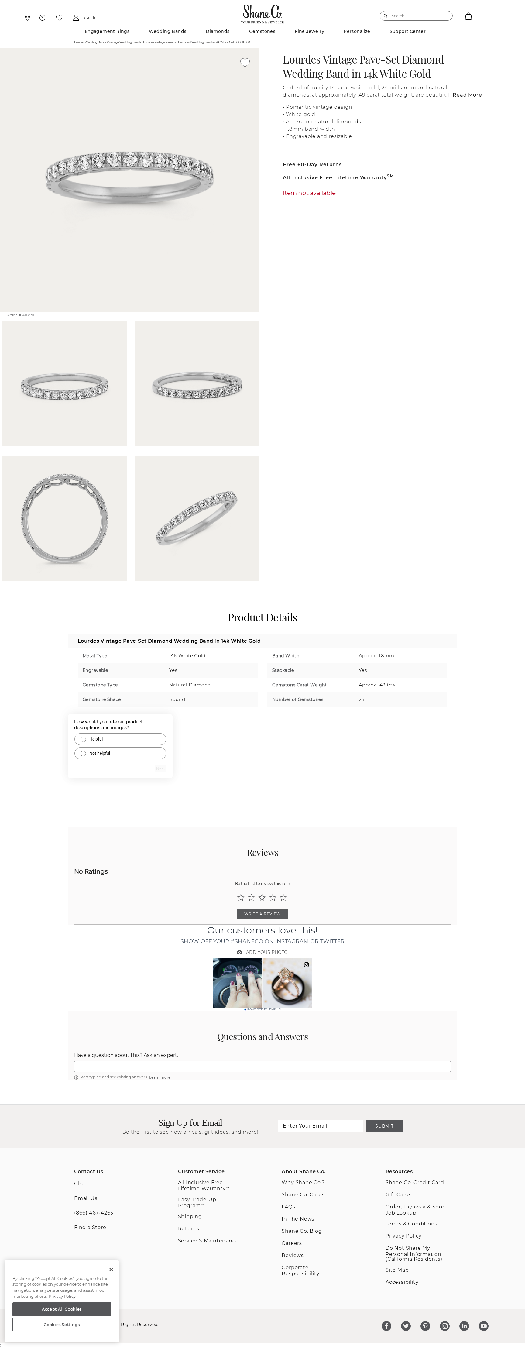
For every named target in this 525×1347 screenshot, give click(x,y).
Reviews (293, 1255)
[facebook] (386, 1326)
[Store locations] (26, 18)
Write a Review (262, 914)
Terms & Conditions (411, 1224)
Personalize (357, 31)
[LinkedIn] (464, 1326)
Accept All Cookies (62, 1309)
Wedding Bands (167, 31)
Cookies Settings (62, 1324)
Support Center (408, 31)
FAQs (288, 1207)
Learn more (159, 1077)
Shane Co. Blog (302, 1231)
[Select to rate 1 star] (240, 897)
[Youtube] (484, 1326)
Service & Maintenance (208, 1241)
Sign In (90, 17)
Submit (384, 1126)
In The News (298, 1219)
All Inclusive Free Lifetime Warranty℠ (204, 1185)
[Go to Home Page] (262, 12)
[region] (62, 1301)
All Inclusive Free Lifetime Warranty (338, 177)
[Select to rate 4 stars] (272, 897)
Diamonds (217, 31)
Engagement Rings (107, 31)
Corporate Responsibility (300, 1271)
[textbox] (262, 1066)
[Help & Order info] (42, 18)
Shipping (190, 1216)
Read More (467, 95)
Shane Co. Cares (303, 1195)
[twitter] (406, 1326)
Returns (189, 1229)
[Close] (111, 1269)
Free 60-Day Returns (312, 164)
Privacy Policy (404, 1236)
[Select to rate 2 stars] (251, 897)
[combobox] (413, 15)
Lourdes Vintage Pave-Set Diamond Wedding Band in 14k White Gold (363, 66)
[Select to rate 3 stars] (262, 897)
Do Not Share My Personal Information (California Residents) (414, 1253)
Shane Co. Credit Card (415, 1182)
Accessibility (402, 1282)
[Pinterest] (425, 1326)
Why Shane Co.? (303, 1182)
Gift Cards (399, 1195)
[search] (386, 15)
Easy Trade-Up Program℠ (197, 1202)
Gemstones (262, 31)
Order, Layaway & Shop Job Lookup (416, 1210)
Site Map (397, 1270)
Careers (292, 1243)
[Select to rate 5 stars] (283, 897)
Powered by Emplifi (264, 1009)
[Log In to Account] (76, 18)
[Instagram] (445, 1326)
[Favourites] (59, 18)
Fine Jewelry (309, 31)
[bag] (468, 16)
